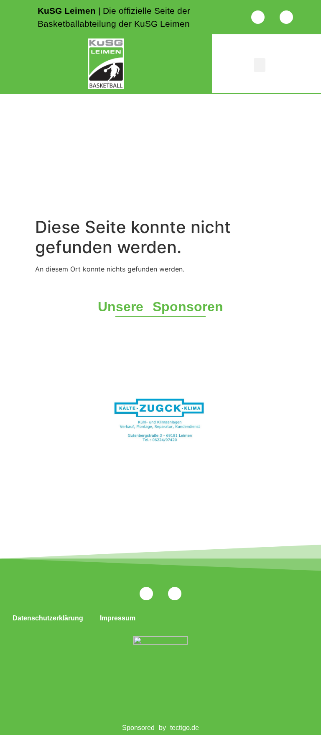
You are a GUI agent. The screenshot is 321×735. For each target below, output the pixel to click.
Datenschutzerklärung (48, 618)
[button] (259, 65)
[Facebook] (286, 17)
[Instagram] (258, 17)
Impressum (117, 618)
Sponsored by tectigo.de (160, 727)
